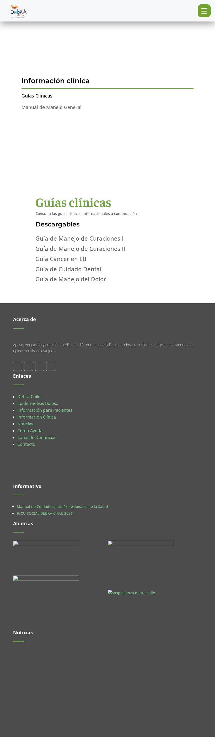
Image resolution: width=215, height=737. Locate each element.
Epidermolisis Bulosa (37, 403)
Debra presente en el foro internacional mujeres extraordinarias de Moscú (84, 656)
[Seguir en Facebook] (17, 366)
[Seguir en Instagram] (50, 366)
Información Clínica (36, 417)
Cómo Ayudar (30, 430)
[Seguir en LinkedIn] (39, 366)
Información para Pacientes (44, 410)
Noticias (25, 424)
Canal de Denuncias (36, 437)
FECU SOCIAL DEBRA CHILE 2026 (45, 513)
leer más (26, 664)
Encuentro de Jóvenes (37, 690)
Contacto (26, 444)
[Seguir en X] (28, 366)
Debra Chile (28, 396)
